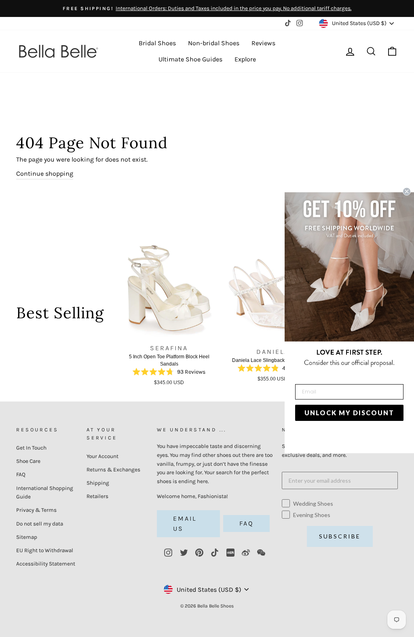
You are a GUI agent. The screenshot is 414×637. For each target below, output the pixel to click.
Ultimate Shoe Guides (190, 59)
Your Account (102, 456)
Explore (245, 59)
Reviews (263, 43)
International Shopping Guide (44, 492)
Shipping (98, 483)
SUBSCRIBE (340, 536)
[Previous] (113, 315)
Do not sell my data (39, 524)
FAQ (20, 474)
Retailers (97, 496)
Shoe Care (28, 461)
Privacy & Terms (36, 510)
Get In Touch (31, 448)
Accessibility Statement (45, 564)
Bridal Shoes (157, 43)
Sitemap (26, 537)
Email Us (184, 524)
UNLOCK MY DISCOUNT (349, 412)
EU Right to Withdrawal (44, 550)
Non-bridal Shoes (213, 43)
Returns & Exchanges (113, 470)
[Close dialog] (407, 191)
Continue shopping (44, 173)
